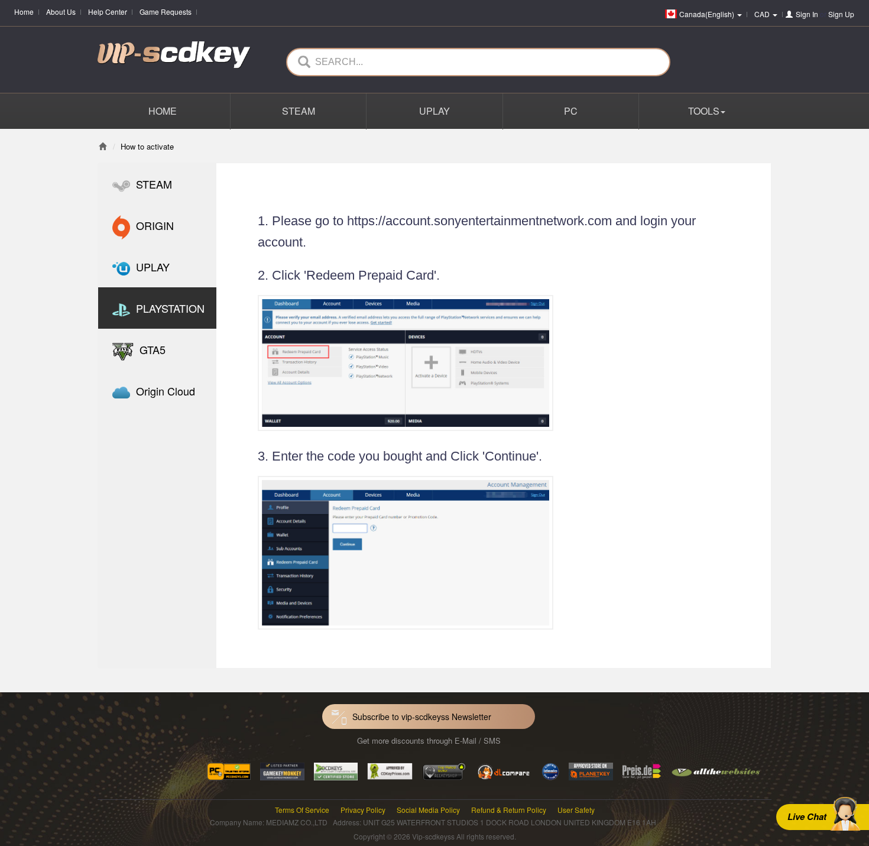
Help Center (107, 12)
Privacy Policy (363, 810)
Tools (703, 111)
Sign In (807, 14)
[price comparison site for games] (444, 770)
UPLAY (434, 111)
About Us (61, 12)
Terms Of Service (302, 810)
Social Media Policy (428, 810)
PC (571, 111)
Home (24, 12)
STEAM (298, 111)
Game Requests (166, 12)
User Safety (576, 810)
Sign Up (841, 14)
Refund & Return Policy (508, 810)
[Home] (102, 146)
